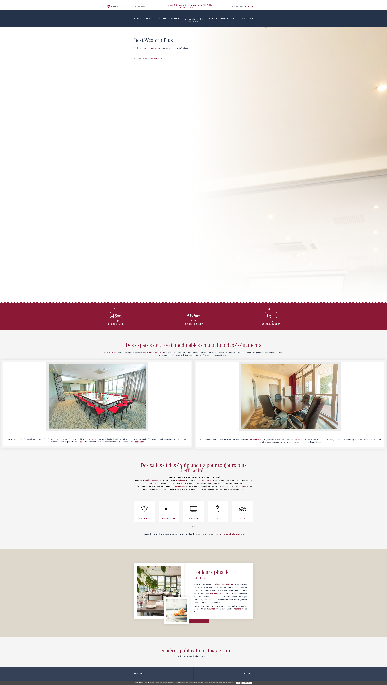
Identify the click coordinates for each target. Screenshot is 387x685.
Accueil (139, 58)
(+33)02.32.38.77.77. (199, 620)
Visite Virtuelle (237, 6)
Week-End (213, 18)
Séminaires (174, 18)
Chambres (148, 18)
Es (252, 6)
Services (224, 18)
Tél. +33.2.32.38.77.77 (140, 6)
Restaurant (161, 18)
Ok (238, 682)
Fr (245, 6)
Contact (235, 18)
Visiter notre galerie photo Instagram (193, 656)
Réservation (247, 18)
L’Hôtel (137, 18)
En (249, 6)
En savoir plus (247, 682)
